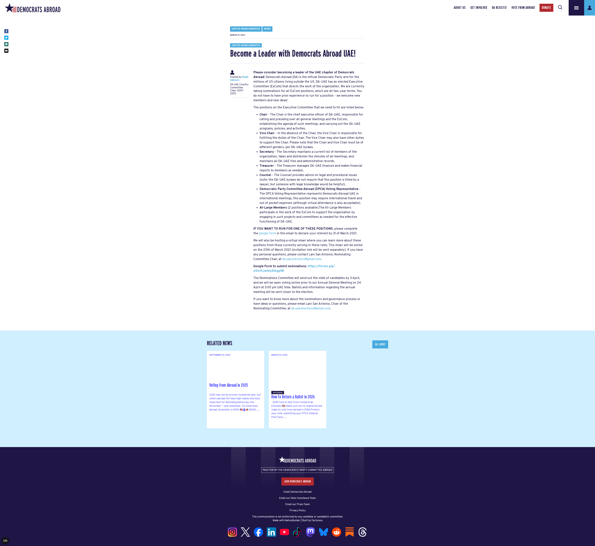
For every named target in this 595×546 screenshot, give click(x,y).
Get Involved (478, 8)
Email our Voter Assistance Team (297, 498)
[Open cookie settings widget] (5, 540)
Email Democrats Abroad (297, 492)
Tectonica (316, 520)
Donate (546, 8)
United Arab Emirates (246, 29)
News (267, 29)
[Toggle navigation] (576, 8)
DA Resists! (499, 8)
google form (267, 234)
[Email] (6, 50)
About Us (460, 8)
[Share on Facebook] (6, 31)
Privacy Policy (298, 510)
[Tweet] (6, 37)
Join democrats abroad (297, 481)
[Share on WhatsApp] (6, 44)
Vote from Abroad (523, 8)
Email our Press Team (297, 504)
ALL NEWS (380, 344)
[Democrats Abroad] (32, 8)
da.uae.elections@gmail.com (301, 259)
